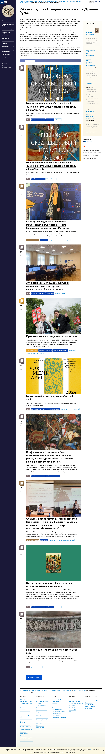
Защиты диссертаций (57, 709)
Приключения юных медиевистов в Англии (51, 336)
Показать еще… (34, 677)
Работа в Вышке (23, 743)
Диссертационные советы (58, 707)
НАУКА (54, 697)
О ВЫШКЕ (23, 697)
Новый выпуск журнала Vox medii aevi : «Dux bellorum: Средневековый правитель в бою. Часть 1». (51, 166)
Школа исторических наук (79, 690)
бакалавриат (66, 240)
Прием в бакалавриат (41, 705)
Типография (72, 705)
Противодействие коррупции (24, 721)
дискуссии (57, 607)
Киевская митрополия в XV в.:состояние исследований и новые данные (50, 584)
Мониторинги (55, 705)
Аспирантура (39, 712)
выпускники (52, 240)
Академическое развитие (58, 711)
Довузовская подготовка (42, 701)
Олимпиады (39, 703)
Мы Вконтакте (88, 141)
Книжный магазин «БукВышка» (76, 703)
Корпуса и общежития (25, 711)
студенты (59, 240)
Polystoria (4, 43)
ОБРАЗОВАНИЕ (40, 697)
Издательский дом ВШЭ (74, 701)
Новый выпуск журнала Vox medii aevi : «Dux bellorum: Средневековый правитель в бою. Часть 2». (51, 107)
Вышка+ (38, 707)
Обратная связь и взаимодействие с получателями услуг (41, 727)
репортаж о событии (60, 293)
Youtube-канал (6, 58)
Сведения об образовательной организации (24, 733)
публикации (58, 119)
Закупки (21, 713)
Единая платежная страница (26, 740)
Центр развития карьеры (42, 717)
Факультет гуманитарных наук (65, 690)
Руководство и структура (26, 701)
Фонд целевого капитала (26, 719)
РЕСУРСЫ (72, 697)
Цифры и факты (23, 699)
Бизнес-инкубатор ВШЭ (41, 720)
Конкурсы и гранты (56, 713)
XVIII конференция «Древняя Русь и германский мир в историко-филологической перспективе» (47, 286)
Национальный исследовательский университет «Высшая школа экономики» (38, 690)
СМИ (47, 178)
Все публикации (90, 133)
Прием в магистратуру (41, 709)
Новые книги (5, 46)
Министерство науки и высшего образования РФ (91, 699)
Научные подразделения (58, 699)
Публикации (5, 21)
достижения (72, 350)
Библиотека (71, 699)
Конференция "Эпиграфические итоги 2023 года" (52, 651)
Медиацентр (72, 707)
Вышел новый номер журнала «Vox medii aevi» (50, 397)
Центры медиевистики (6, 50)
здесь (91, 749)
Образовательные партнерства (40, 722)
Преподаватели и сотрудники (24, 707)
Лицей (37, 699)
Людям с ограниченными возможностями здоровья (26, 737)
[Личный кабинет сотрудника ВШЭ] (99, 2)
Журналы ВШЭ (72, 709)
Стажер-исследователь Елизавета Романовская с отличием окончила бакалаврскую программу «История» (48, 225)
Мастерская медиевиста (5, 39)
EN (92, 1)
